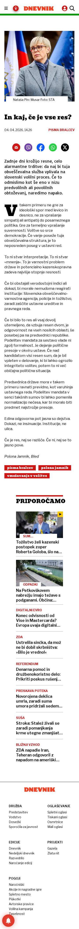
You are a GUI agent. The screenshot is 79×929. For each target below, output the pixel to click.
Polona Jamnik (54, 467)
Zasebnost (17, 914)
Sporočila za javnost (23, 827)
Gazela (52, 848)
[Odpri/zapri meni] (10, 8)
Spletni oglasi (57, 812)
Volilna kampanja (21, 909)
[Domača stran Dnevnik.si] (39, 8)
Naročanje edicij (20, 863)
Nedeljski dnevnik (21, 853)
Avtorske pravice (21, 904)
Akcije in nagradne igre (25, 889)
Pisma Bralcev (20, 467)
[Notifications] (8, 920)
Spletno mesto (20, 894)
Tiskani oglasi (57, 817)
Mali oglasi (55, 827)
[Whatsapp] (53, 147)
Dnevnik (15, 848)
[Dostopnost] (16, 8)
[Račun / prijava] (65, 8)
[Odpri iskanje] (71, 8)
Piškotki (15, 899)
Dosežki (15, 822)
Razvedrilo (16, 858)
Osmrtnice (55, 822)
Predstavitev (18, 812)
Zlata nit (53, 853)
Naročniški (16, 884)
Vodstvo (15, 817)
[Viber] (28, 147)
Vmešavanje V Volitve (27, 475)
